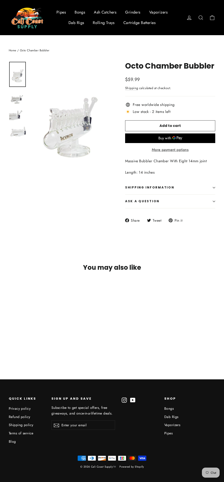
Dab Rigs (76, 23)
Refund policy (19, 416)
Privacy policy (20, 408)
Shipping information (149, 187)
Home (12, 50)
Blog (12, 441)
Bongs (80, 12)
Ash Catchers (105, 12)
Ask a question (142, 201)
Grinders (132, 12)
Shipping (131, 88)
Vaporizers (158, 12)
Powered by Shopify (131, 467)
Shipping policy (21, 424)
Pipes (61, 12)
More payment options (170, 149)
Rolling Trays (104, 23)
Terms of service (21, 433)
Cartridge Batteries (139, 23)
